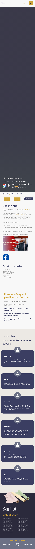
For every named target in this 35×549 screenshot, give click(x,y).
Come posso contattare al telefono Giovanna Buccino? (16, 315)
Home (4, 193)
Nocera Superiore (11, 211)
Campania (18, 193)
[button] (24, 3)
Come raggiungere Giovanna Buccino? (14, 320)
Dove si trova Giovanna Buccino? (15, 301)
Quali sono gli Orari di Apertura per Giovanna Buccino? (16, 309)
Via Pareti (27, 209)
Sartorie (10, 193)
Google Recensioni (20, 215)
